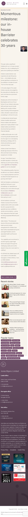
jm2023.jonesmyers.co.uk (10, 262)
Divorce (3, 355)
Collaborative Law (5, 193)
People (12, 345)
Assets (9, 350)
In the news (4, 350)
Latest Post (19, 353)
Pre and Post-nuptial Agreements (8, 353)
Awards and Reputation (18, 348)
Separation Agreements (14, 343)
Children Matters (16, 340)
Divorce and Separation (6, 340)
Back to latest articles (7, 277)
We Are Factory (20, 512)
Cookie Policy (21, 450)
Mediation (12, 191)
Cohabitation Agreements (11, 355)
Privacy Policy (4, 450)
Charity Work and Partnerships (13, 358)
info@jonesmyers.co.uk (10, 264)
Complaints (13, 450)
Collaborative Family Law (6, 348)
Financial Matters (5, 343)
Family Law (21, 355)
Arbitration (7, 195)
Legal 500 (6, 164)
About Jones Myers (5, 345)
